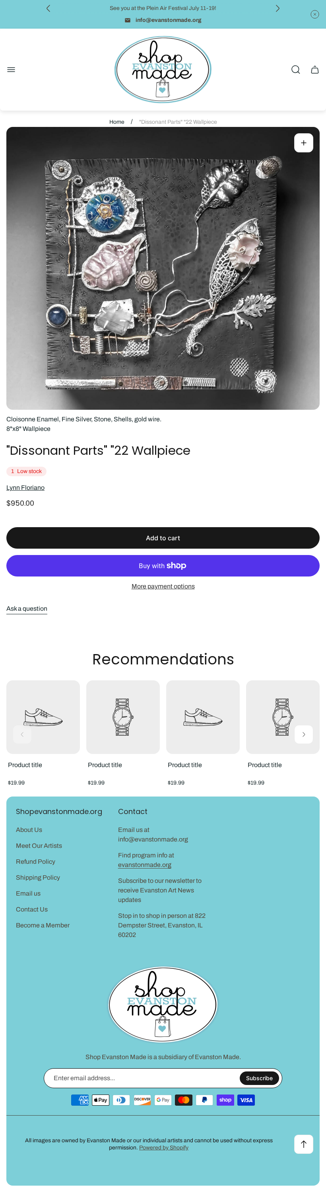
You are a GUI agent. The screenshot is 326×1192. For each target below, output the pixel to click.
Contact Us (32, 909)
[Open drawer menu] (11, 69)
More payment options (163, 586)
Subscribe (259, 1078)
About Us (29, 829)
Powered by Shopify (163, 1148)
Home (116, 122)
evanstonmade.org (144, 864)
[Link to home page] (163, 1005)
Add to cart (163, 538)
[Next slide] (277, 8)
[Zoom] (303, 142)
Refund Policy (35, 861)
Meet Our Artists (39, 845)
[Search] (296, 69)
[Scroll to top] (303, 1144)
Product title (25, 765)
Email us (28, 893)
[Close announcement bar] (315, 14)
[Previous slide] (48, 8)
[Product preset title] (43, 717)
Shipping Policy (38, 877)
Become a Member (43, 925)
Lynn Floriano (25, 487)
